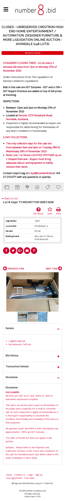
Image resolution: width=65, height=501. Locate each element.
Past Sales (29, 478)
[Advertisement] (32, 261)
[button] (59, 275)
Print (58, 213)
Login (30, 474)
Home (9, 474)
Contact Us (19, 474)
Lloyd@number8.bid (40, 173)
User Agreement (14, 478)
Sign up (38, 474)
